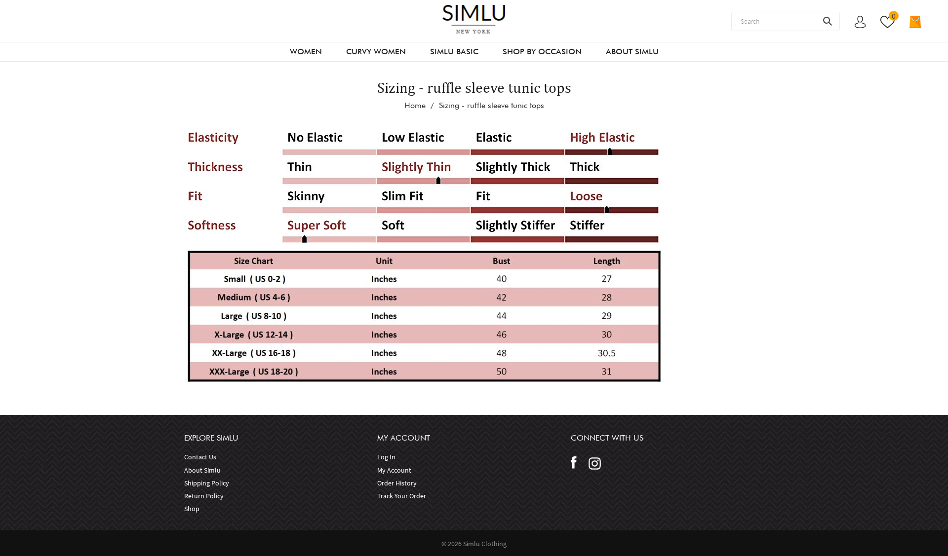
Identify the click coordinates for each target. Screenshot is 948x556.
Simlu (472, 543)
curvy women (376, 51)
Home (415, 105)
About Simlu (632, 51)
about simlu (202, 470)
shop (191, 508)
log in (386, 456)
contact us (200, 456)
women (306, 51)
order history (397, 483)
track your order (401, 495)
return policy (204, 495)
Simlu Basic (454, 51)
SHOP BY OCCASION (542, 51)
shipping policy (206, 483)
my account (394, 470)
